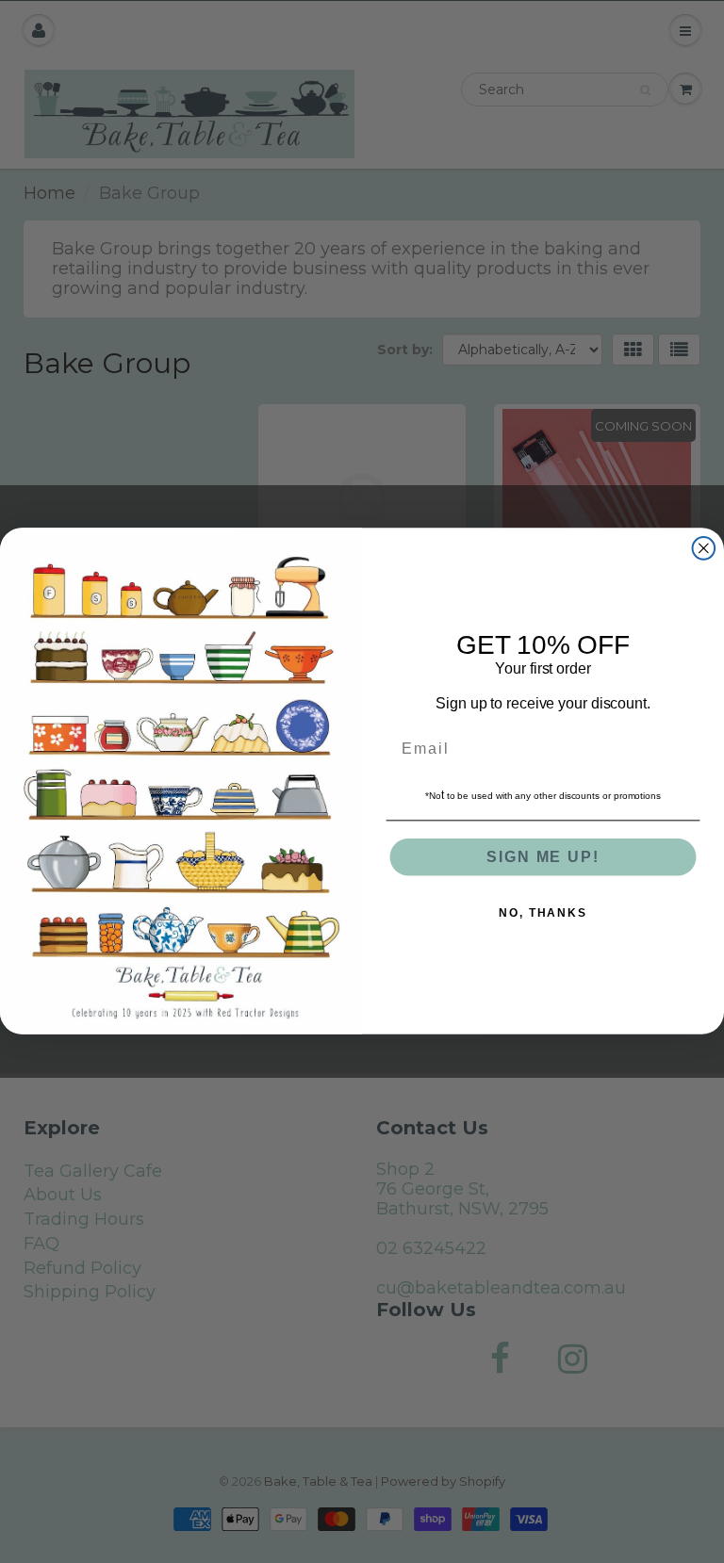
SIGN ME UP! (542, 858)
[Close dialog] (704, 548)
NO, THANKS (543, 913)
